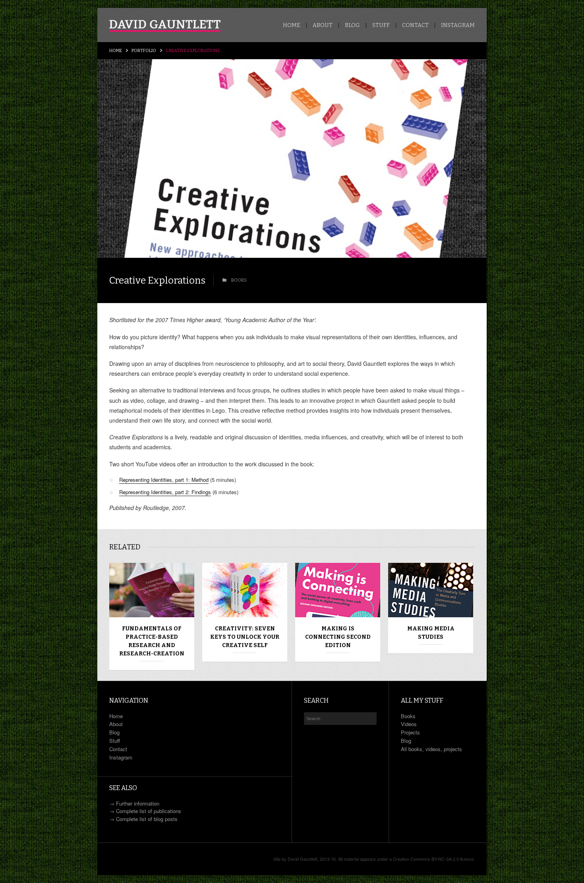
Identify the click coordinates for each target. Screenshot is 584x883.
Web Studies (430, 628)
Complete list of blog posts (147, 819)
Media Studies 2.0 (245, 628)
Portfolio (143, 50)
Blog (352, 25)
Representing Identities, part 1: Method (164, 479)
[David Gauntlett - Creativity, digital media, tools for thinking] (164, 26)
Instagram (458, 25)
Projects (410, 732)
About (323, 25)
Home (291, 25)
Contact (415, 25)
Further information (137, 803)
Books (408, 716)
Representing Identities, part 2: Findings (165, 492)
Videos (409, 724)
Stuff (381, 25)
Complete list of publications (148, 811)
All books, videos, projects (431, 749)
